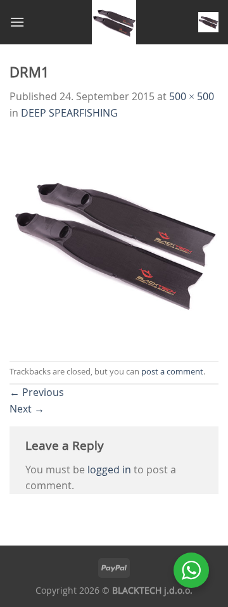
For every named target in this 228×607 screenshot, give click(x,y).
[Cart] (208, 22)
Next (27, 409)
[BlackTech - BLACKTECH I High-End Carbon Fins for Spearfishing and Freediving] (114, 22)
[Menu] (17, 21)
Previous (37, 392)
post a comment (172, 371)
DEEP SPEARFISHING (69, 113)
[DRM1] (114, 240)
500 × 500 (191, 96)
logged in (109, 469)
